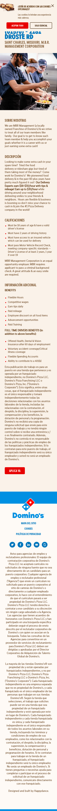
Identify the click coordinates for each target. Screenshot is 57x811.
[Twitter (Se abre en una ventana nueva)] (12, 545)
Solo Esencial (41, 25)
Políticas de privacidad (28, 534)
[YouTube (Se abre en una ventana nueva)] (36, 545)
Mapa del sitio (28, 523)
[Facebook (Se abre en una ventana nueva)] (20, 545)
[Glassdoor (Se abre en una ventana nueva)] (45, 545)
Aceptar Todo (17, 25)
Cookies (28, 528)
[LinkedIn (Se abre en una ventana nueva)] (28, 545)
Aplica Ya (14, 471)
